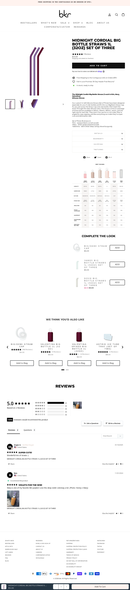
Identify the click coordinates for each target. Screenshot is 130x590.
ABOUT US (39, 549)
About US (103, 23)
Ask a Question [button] (92, 423)
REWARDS (39, 540)
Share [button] (12, 464)
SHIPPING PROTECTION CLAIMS (76, 549)
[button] (117, 464)
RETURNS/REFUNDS (72, 540)
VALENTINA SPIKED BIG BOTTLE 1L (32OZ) (79, 347)
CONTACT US (40, 546)
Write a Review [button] (114, 423)
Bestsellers (29, 23)
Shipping (75, 58)
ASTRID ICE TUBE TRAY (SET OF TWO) (108, 346)
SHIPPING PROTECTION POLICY (76, 546)
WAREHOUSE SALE (11, 549)
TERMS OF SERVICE (72, 555)
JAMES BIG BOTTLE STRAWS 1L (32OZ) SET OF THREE (95, 263)
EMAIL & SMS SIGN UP (43, 543)
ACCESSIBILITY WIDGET (74, 567)
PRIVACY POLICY (71, 558)
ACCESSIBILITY (71, 564)
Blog (89, 23)
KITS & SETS (9, 546)
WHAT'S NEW (9, 540)
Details (98, 133)
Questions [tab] (28, 430)
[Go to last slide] (7, 347)
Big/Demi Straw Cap (116, 105)
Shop (77, 23)
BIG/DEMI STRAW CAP (96, 247)
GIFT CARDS (9, 552)
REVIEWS (8, 555)
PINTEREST (100, 552)
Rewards (80, 27)
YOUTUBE (100, 549)
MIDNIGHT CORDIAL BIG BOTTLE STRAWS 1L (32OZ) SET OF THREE (31, 459)
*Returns (98, 149)
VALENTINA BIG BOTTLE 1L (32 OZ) (51, 346)
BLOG (7, 561)
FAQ (6, 558)
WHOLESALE (40, 558)
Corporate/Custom (57, 27)
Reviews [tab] (11, 430)
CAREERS (39, 552)
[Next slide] (122, 347)
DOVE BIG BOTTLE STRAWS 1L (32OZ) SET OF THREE (95, 281)
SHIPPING (69, 543)
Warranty (98, 138)
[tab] (62, 369)
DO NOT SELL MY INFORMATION (76, 561)
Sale (64, 23)
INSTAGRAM (101, 540)
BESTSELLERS (9, 543)
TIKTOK (99, 546)
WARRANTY (70, 552)
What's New (49, 23)
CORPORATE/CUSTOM (43, 555)
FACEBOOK (100, 543)
